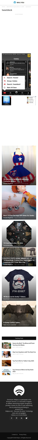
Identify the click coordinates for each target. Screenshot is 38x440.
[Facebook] (11, 418)
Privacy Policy (22, 434)
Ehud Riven (6, 299)
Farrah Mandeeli (8, 245)
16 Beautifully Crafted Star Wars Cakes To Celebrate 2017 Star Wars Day (18, 261)
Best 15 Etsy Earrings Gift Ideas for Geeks (18, 215)
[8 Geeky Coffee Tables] (19, 314)
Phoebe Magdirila (8, 183)
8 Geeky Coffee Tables (11, 322)
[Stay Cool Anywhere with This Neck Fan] (6, 354)
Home (3, 7)
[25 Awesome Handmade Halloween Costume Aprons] (19, 165)
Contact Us (15, 434)
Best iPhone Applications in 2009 (15, 7)
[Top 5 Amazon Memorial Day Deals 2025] (6, 372)
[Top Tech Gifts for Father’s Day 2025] (6, 363)
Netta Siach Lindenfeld (9, 324)
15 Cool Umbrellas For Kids (13, 243)
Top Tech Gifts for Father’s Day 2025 (23, 361)
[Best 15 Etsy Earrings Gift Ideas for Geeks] (19, 203)
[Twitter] (26, 418)
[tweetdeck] (19, 74)
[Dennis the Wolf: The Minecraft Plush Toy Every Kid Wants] (6, 345)
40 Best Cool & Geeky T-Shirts (14, 297)
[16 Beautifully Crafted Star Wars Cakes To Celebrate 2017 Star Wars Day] (19, 256)
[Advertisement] (19, 34)
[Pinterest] (16, 418)
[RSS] (21, 418)
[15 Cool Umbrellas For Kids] (19, 233)
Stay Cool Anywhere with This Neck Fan (24, 352)
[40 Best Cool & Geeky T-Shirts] (19, 284)
